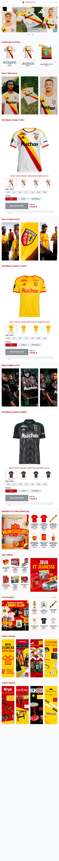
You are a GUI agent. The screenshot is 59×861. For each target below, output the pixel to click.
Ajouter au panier (18, 206)
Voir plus (54, 597)
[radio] (8, 192)
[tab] (11, 182)
